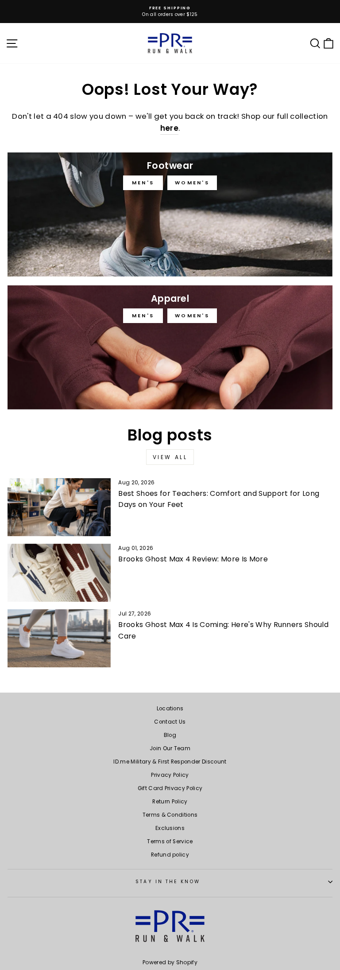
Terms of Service (170, 841)
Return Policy (169, 801)
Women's (192, 182)
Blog (170, 735)
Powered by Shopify (170, 962)
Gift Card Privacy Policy (170, 788)
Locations (170, 708)
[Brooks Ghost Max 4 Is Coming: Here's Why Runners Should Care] (59, 638)
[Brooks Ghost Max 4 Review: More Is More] (59, 573)
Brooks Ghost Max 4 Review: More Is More (193, 559)
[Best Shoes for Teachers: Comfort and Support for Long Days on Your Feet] (59, 507)
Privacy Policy (170, 775)
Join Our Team (170, 748)
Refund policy (170, 854)
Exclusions (170, 828)
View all (170, 457)
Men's (143, 182)
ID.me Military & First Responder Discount (169, 761)
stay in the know (167, 881)
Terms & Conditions (170, 814)
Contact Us (169, 721)
